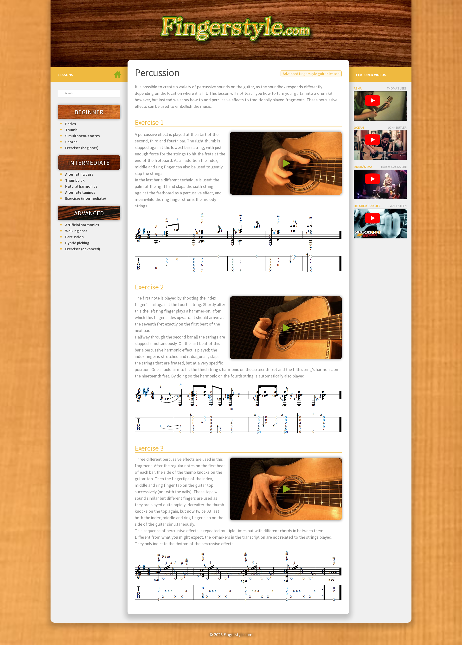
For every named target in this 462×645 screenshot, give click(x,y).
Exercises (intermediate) (85, 198)
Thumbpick (74, 180)
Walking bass (76, 230)
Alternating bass (79, 174)
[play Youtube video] (372, 100)
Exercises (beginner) (81, 147)
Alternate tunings (80, 192)
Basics (70, 123)
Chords (71, 141)
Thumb (71, 129)
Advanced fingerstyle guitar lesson (311, 73)
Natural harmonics (81, 186)
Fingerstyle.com (238, 634)
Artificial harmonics (82, 224)
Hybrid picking (77, 242)
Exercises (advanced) (82, 248)
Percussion (74, 236)
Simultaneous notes (82, 135)
